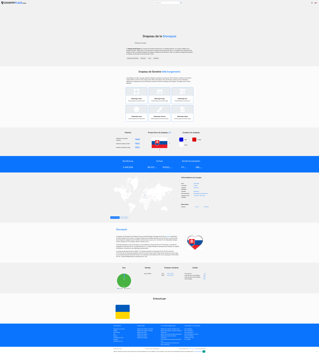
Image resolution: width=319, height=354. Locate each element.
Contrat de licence (117, 348)
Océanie (115, 339)
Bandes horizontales (132, 58)
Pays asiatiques (188, 330)
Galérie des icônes (142, 336)
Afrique (115, 330)
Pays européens (188, 332)
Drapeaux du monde (119, 329)
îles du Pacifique (188, 336)
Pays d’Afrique (188, 329)
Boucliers (143, 58)
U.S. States (187, 339)
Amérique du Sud (189, 337)
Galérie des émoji (141, 332)
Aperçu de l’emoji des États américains (171, 334)
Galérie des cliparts (142, 334)
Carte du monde (115, 217)
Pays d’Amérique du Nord (191, 334)
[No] (317, 351)
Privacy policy (197, 351)
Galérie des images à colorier (145, 330)
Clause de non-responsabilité (152, 348)
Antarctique (116, 332)
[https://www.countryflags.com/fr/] (14, 2)
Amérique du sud (118, 341)
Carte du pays (124, 217)
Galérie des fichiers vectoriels (145, 329)
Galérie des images (142, 337)
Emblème (156, 58)
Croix (149, 58)
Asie (114, 334)
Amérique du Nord (118, 337)
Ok (204, 351)
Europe (168, 236)
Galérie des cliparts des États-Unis (170, 329)
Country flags (191, 348)
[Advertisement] (159, 20)
